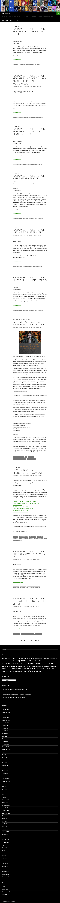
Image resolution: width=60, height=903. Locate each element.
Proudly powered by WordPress (8, 901)
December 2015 (6, 837)
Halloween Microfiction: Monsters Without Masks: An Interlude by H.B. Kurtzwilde (29, 79)
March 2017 (5, 797)
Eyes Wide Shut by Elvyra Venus (20, 510)
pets (38, 668)
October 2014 (5, 874)
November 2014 (6, 871)
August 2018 (5, 752)
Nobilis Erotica (28, 668)
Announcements (17, 319)
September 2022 (6, 712)
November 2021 (6, 715)
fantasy (8, 663)
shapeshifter (11, 671)
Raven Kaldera (46, 668)
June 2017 (4, 789)
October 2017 (5, 778)
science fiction (5, 671)
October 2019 (5, 736)
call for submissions (18, 457)
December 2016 (6, 805)
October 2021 (5, 717)
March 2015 (5, 861)
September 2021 (6, 720)
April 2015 (4, 858)
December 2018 (6, 741)
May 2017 (4, 792)
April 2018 (4, 762)
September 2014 (6, 876)
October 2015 (5, 842)
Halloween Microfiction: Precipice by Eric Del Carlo (30, 279)
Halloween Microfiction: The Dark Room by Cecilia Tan (29, 554)
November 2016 (6, 807)
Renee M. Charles (52, 668)
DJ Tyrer (16, 538)
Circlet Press (6, 13)
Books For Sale (17, 16)
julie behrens (30, 266)
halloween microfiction (25, 64)
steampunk (16, 671)
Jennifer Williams (28, 36)
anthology (32, 658)
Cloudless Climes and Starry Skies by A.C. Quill (24, 501)
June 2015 (4, 853)
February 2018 (5, 768)
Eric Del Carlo (17, 218)
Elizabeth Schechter (44, 661)
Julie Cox (38, 666)
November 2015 (6, 839)
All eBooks (4, 16)
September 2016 (6, 813)
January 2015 (5, 866)
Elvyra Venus (22, 538)
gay (18, 663)
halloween (31, 457)
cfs (26, 457)
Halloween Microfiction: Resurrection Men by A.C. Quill (29, 31)
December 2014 (6, 869)
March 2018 (5, 765)
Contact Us (26, 16)
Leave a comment (38, 36)
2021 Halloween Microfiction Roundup (27, 471)
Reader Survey (5, 20)
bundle (55, 658)
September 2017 (6, 781)
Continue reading (18, 59)
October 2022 (5, 709)
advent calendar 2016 (13, 658)
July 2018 (4, 754)
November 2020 (6, 722)
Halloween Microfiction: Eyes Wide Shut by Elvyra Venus (29, 601)
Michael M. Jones (53, 666)
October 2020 (5, 725)
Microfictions (16, 26)
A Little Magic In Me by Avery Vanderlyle (23, 508)
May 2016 (4, 823)
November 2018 (6, 744)
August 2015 (5, 847)
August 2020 (5, 728)
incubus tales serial (9, 666)
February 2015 (5, 863)
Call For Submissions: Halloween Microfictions (29, 323)
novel (36, 668)
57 (31, 640)
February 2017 (5, 799)
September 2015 (6, 845)
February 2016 (5, 831)
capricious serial (24, 660)
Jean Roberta (20, 666)
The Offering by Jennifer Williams (21, 506)
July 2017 (4, 786)
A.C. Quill (16, 64)
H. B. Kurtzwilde (17, 117)
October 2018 (5, 746)
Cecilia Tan (40, 536)
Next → (37, 640)
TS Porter (33, 671)
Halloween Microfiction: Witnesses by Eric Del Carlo (29, 178)
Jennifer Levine (26, 666)
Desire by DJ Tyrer (17, 505)
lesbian (47, 666)
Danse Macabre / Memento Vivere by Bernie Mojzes (26, 503)
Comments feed (6, 891)
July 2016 (4, 818)
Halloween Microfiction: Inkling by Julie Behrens (29, 231)
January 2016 (5, 834)
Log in (3, 886)
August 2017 (5, 784)
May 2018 (4, 760)
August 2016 (5, 815)
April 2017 (4, 794)
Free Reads (34, 16)
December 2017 (6, 773)
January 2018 (5, 770)
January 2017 (5, 802)
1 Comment (36, 606)
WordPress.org (5, 894)
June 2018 (4, 757)
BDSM (44, 658)
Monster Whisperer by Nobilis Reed (45, 16)
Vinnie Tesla (38, 671)
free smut (14, 663)
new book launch (16, 668)
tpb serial (27, 671)
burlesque (4, 661)
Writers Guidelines (14, 20)
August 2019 (5, 738)
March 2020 (5, 730)
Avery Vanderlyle (24, 536)
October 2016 (5, 810)
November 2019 (6, 733)
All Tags (11, 16)
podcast (41, 668)
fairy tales (4, 663)
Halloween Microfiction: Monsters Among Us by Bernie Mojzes (29, 131)
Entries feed (5, 889)
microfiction (36, 64)
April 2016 (4, 826)
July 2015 (4, 850)
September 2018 (6, 749)
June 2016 (4, 821)
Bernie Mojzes (17, 164)
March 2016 (5, 829)
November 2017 (6, 776)
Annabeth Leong (24, 658)
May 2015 (4, 855)
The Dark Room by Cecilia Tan (20, 512)
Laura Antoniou (43, 666)
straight (20, 671)
